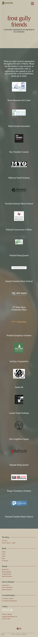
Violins (4, 551)
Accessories (5, 560)
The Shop (5, 537)
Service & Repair (8, 582)
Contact (5, 606)
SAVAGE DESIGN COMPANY (19, 634)
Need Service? (5, 585)
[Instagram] (20, 629)
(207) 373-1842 (6, 618)
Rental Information (7, 576)
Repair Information (7, 589)
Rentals (4, 566)
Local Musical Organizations (9, 601)
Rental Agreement (6, 572)
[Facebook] (18, 629)
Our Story (4, 540)
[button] (32, 3)
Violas (3, 554)
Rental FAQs (5, 569)
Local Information (8, 595)
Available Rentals (6, 574)
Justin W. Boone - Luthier (8, 543)
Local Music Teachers (7, 598)
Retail (4, 548)
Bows (3, 558)
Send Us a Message (7, 614)
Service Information (7, 587)
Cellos (3, 556)
